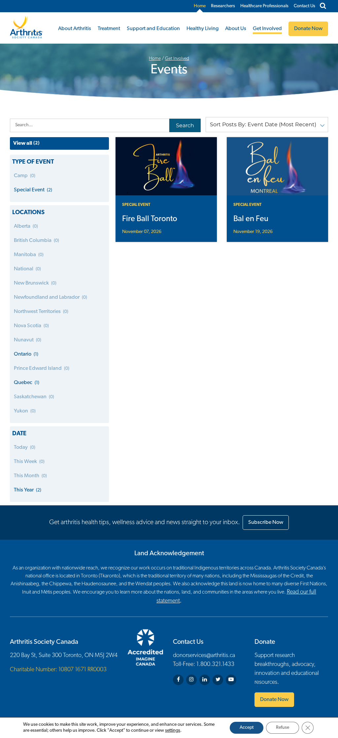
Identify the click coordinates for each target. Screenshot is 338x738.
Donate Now (274, 699)
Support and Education (153, 28)
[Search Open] (323, 6)
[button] (267, 124)
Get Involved (267, 28)
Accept (247, 727)
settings (172, 730)
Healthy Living (202, 28)
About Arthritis (74, 28)
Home (200, 6)
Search (185, 125)
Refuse (282, 727)
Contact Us (304, 6)
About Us (235, 28)
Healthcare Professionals (264, 6)
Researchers (223, 6)
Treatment (109, 28)
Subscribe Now (265, 522)
